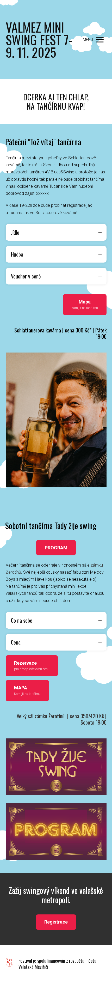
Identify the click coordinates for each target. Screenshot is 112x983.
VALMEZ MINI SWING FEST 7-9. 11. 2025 (39, 39)
